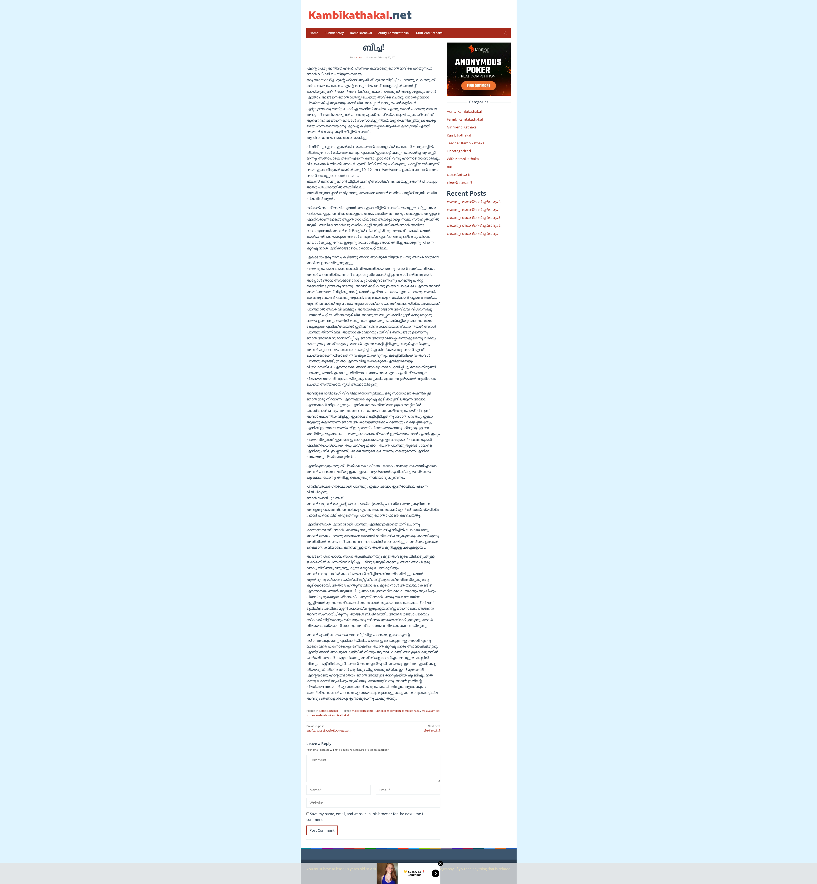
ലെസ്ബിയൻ (458, 174)
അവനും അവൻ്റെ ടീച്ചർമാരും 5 (474, 201)
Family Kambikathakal (465, 119)
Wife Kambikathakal (463, 158)
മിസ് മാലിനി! (432, 728)
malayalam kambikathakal (403, 711)
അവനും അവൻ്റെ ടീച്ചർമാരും (472, 233)
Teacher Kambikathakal (466, 143)
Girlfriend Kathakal (462, 127)
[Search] (505, 33)
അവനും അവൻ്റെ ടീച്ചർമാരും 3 (474, 217)
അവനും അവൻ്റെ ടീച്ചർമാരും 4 (474, 209)
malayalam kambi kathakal (369, 711)
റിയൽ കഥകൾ (459, 182)
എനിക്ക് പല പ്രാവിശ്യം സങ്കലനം (328, 728)
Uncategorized (459, 150)
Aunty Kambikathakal (464, 111)
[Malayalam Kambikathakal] (359, 15)
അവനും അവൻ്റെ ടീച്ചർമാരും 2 (474, 225)
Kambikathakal (328, 711)
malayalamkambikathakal (332, 715)
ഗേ (449, 166)
